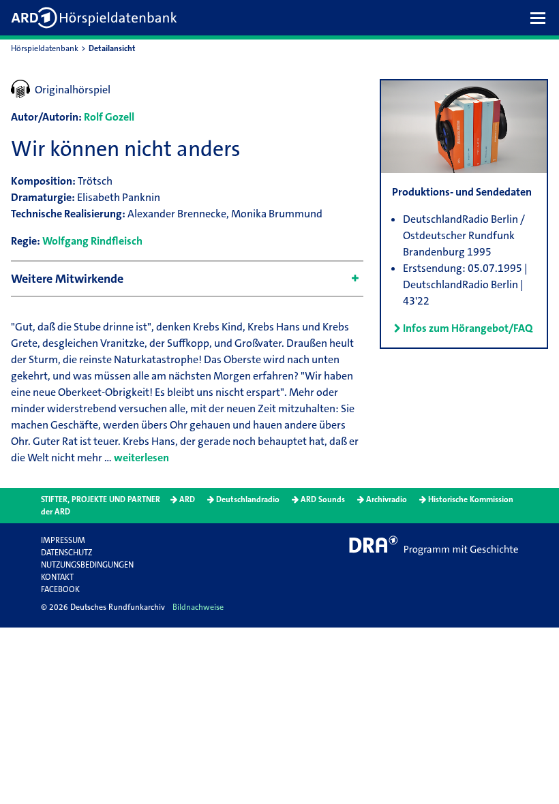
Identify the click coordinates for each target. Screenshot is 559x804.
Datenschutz (66, 552)
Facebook (60, 589)
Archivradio (386, 499)
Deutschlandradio (248, 499)
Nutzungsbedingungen (87, 564)
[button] (541, 17)
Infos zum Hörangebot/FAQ (467, 328)
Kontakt (57, 577)
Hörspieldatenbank (44, 48)
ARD (187, 499)
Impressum (63, 540)
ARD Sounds (323, 499)
